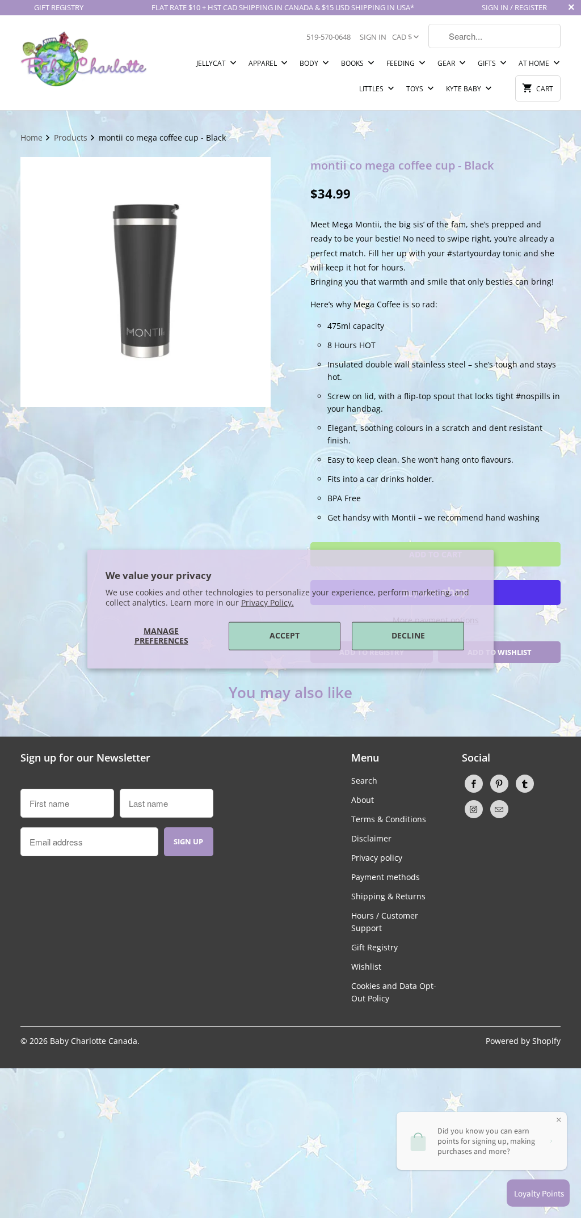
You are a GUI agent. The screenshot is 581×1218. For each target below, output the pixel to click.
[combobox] (494, 36)
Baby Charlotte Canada (93, 1040)
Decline (408, 635)
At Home (535, 63)
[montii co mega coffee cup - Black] (145, 282)
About (362, 799)
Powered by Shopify (523, 1040)
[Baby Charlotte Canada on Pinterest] (499, 784)
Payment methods (385, 877)
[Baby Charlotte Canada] (83, 56)
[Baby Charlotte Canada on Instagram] (474, 809)
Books (353, 63)
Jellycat (212, 63)
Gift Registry (374, 947)
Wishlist (366, 966)
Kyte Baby (464, 89)
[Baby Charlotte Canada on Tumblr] (525, 784)
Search (364, 780)
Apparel (264, 63)
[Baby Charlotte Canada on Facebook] (474, 784)
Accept (285, 635)
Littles (372, 89)
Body (310, 63)
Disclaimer (371, 838)
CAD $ (402, 37)
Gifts (488, 63)
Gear (447, 63)
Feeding (401, 63)
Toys (415, 89)
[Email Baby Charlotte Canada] (499, 809)
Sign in (373, 37)
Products (72, 137)
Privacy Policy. (267, 602)
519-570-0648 (328, 37)
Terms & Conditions (388, 819)
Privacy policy (376, 857)
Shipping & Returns (388, 896)
